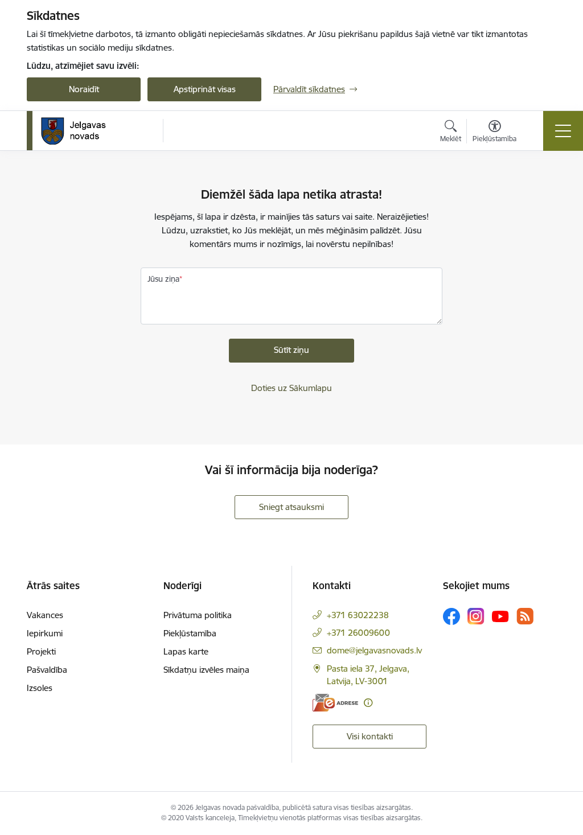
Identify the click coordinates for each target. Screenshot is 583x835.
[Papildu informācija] (368, 702)
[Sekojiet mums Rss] (524, 616)
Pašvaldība (47, 669)
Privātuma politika (197, 615)
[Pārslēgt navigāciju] (563, 131)
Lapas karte (185, 651)
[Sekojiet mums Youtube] (500, 616)
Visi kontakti (370, 736)
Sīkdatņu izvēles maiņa (206, 669)
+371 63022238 (358, 615)
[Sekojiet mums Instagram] (476, 616)
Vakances (45, 615)
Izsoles (39, 687)
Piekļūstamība (189, 633)
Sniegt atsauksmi (291, 506)
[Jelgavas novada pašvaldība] (80, 131)
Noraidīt (84, 89)
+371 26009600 (358, 632)
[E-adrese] (335, 702)
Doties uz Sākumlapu (291, 387)
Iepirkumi (45, 633)
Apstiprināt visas (205, 89)
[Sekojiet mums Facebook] (451, 616)
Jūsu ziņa (163, 279)
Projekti (41, 651)
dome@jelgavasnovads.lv (374, 650)
